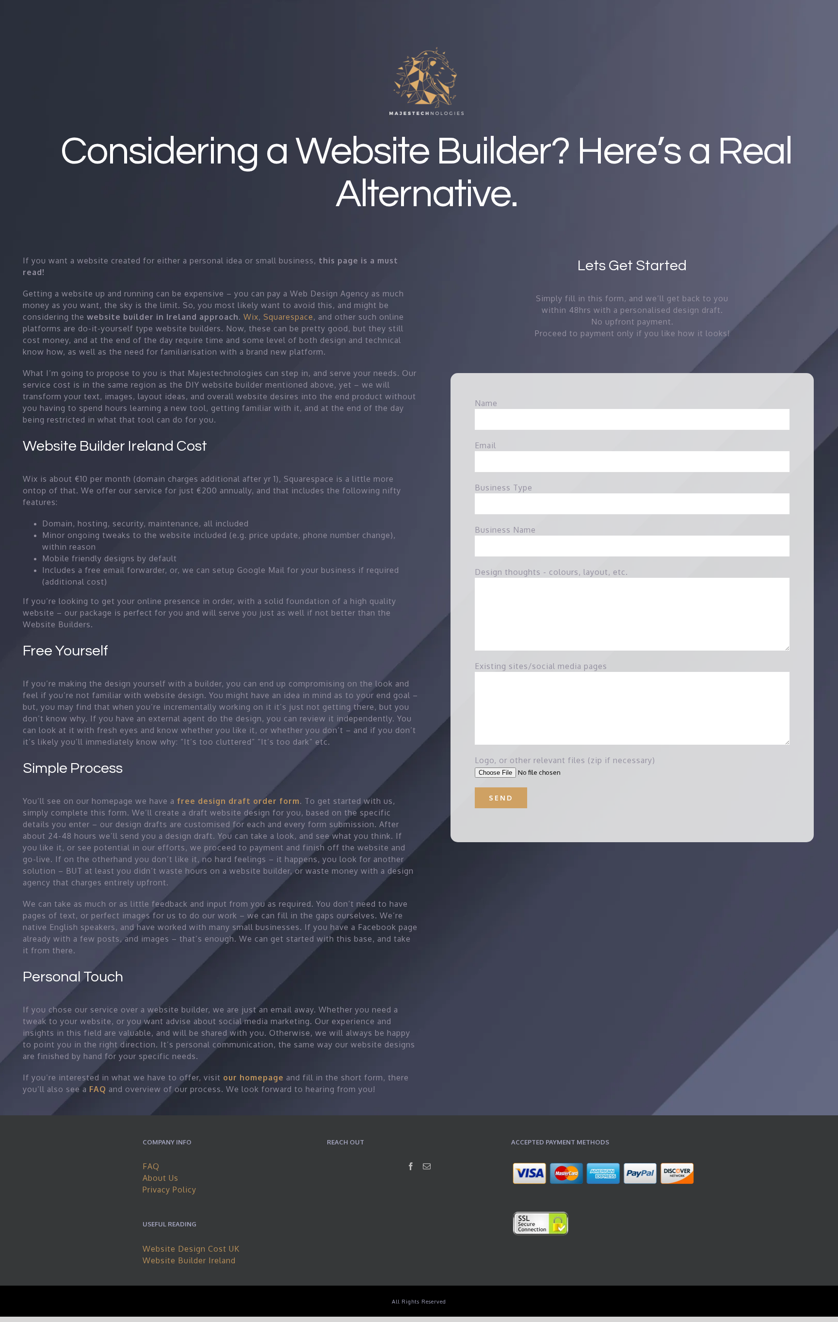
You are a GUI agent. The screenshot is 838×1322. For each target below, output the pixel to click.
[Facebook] (411, 1166)
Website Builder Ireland (189, 1260)
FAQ (151, 1166)
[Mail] (427, 1166)
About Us (160, 1178)
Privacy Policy (169, 1189)
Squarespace (288, 317)
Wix (250, 317)
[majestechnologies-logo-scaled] (426, 51)
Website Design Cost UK (191, 1249)
